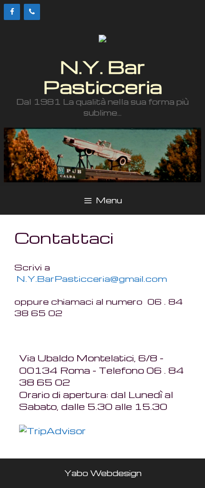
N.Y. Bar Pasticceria (102, 76)
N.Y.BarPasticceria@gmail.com (92, 278)
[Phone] (32, 12)
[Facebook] (12, 12)
